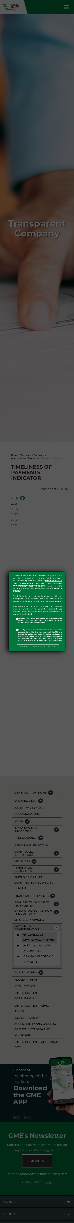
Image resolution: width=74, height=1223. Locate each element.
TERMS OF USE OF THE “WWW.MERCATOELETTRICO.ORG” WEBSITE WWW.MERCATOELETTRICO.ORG (37, 583)
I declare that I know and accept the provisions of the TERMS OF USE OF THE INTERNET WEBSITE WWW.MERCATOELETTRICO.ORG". (40, 621)
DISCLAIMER (55, 601)
